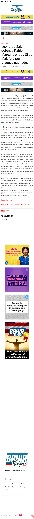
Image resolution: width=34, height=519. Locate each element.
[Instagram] (8, 1)
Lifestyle (23, 487)
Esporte (14, 487)
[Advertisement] (17, 429)
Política (7, 490)
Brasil (7, 487)
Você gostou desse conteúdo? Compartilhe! (15, 205)
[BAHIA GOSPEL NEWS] (17, 12)
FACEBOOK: (4, 219)
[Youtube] (2, 1)
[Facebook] (10, 1)
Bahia (23, 484)
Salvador (15, 484)
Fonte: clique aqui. (7, 200)
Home (7, 484)
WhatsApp (4, 129)
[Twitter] (5, 1)
